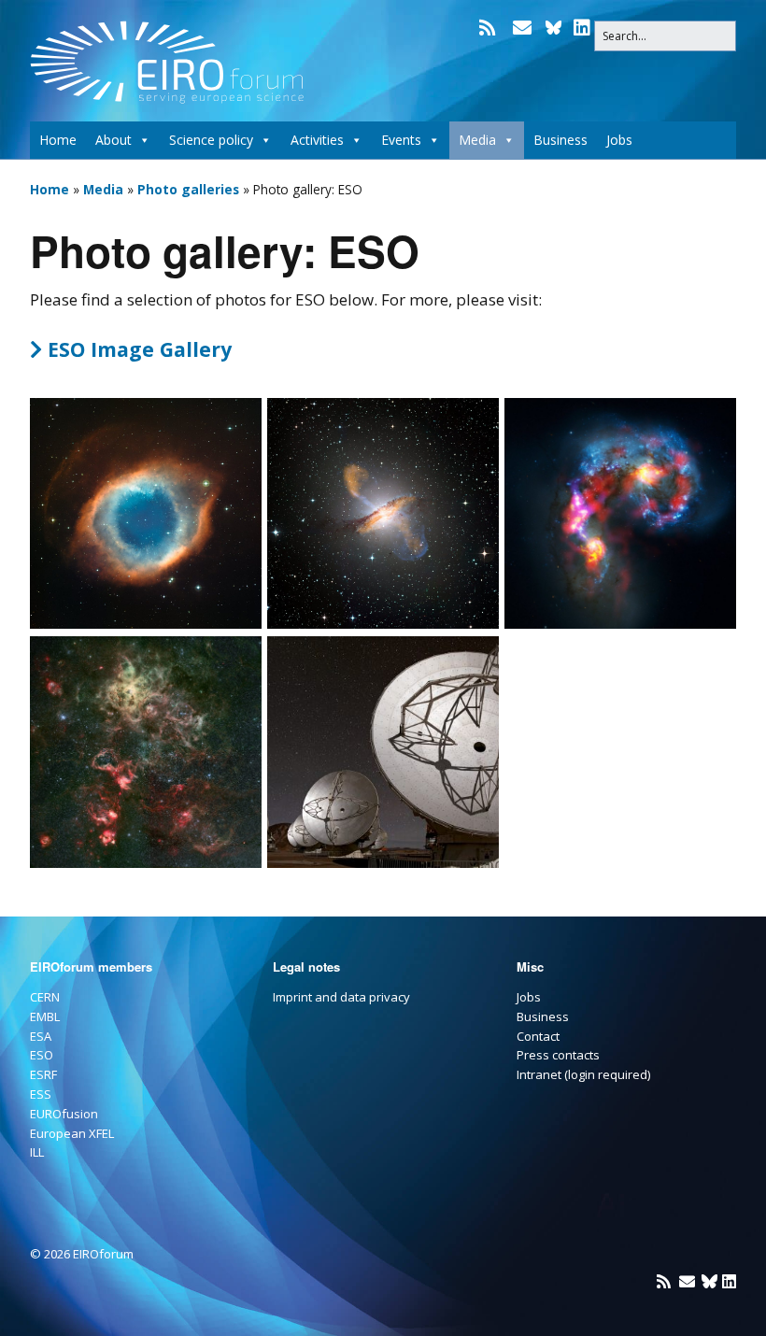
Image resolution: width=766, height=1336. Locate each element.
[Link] (553, 28)
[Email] (521, 28)
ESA (40, 1036)
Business (560, 140)
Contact (538, 1036)
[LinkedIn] (582, 28)
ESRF (43, 1074)
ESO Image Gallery (131, 348)
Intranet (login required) (583, 1074)
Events (401, 140)
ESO (41, 1054)
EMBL (45, 1016)
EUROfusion (64, 1113)
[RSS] (489, 28)
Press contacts (558, 1054)
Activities (317, 140)
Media (477, 140)
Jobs (619, 140)
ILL (37, 1152)
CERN (45, 996)
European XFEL (72, 1133)
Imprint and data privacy (341, 996)
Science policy (211, 140)
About (113, 140)
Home (58, 140)
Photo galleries (188, 189)
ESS (40, 1094)
